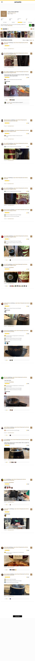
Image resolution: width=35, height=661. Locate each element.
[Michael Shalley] (12, 569)
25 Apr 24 (5, 205)
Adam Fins (6, 177)
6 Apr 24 (5, 257)
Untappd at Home (12, 54)
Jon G (5, 479)
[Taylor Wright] (10, 598)
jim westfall (6, 53)
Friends (30, 40)
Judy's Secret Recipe (18, 42)
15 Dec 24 (5, 67)
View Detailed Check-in (11, 48)
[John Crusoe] (10, 100)
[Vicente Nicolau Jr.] (10, 504)
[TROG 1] (17, 286)
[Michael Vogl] (22, 286)
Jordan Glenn (6, 508)
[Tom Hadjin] (12, 286)
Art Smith (8, 102)
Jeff (5, 439)
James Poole (6, 330)
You (33, 40)
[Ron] (10, 462)
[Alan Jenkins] (21, 286)
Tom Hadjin (6, 235)
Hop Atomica (11, 267)
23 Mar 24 (5, 407)
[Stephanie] (13, 569)
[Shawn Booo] (15, 569)
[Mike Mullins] (12, 100)
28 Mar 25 (5, 48)
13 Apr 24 (5, 218)
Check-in (30, 25)
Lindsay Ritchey (7, 303)
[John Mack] (10, 435)
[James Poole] (10, 286)
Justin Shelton (7, 427)
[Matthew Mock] (10, 410)
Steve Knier (6, 42)
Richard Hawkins (7, 119)
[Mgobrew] (13, 462)
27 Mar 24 (5, 283)
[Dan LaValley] (26, 286)
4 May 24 (5, 183)
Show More (10, 25)
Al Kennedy (6, 547)
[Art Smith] (13, 100)
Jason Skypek (6, 130)
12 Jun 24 (5, 160)
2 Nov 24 (5, 97)
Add (33, 25)
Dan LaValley (6, 71)
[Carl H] (19, 286)
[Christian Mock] (12, 410)
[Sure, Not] (12, 462)
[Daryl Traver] (15, 462)
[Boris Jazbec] (10, 569)
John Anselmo (7, 574)
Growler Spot (15, 120)
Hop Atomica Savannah (12, 12)
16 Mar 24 (5, 567)
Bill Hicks (5, 377)
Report (11, 103)
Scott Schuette (7, 209)
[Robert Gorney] (13, 286)
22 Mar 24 (5, 432)
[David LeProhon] (15, 286)
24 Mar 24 (5, 357)
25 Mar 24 (5, 326)
